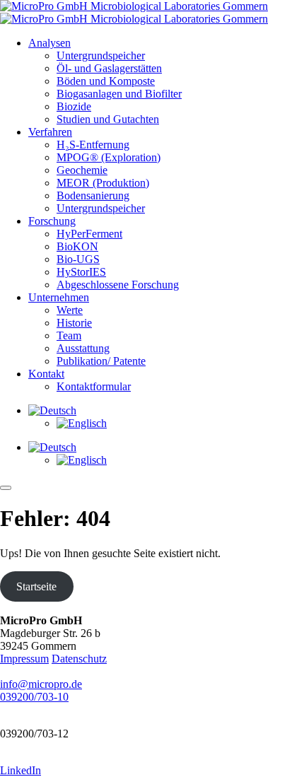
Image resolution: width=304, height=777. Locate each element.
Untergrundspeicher (101, 55)
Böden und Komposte (106, 81)
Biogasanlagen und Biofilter (119, 94)
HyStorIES (81, 272)
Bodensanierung (93, 195)
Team (69, 335)
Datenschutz (79, 659)
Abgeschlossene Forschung (118, 285)
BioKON (77, 246)
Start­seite (36, 586)
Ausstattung (83, 348)
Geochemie (82, 170)
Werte (70, 310)
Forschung (52, 221)
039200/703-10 (34, 697)
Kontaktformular (94, 386)
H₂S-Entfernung (93, 145)
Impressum (24, 659)
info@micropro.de (41, 684)
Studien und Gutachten (108, 119)
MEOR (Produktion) (103, 183)
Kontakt (46, 374)
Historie (74, 323)
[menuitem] (52, 410)
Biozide (74, 106)
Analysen (49, 43)
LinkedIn (20, 770)
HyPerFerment (89, 234)
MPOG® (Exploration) (108, 157)
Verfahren (50, 132)
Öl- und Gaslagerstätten (109, 68)
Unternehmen (58, 297)
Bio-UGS (78, 259)
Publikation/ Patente (101, 361)
